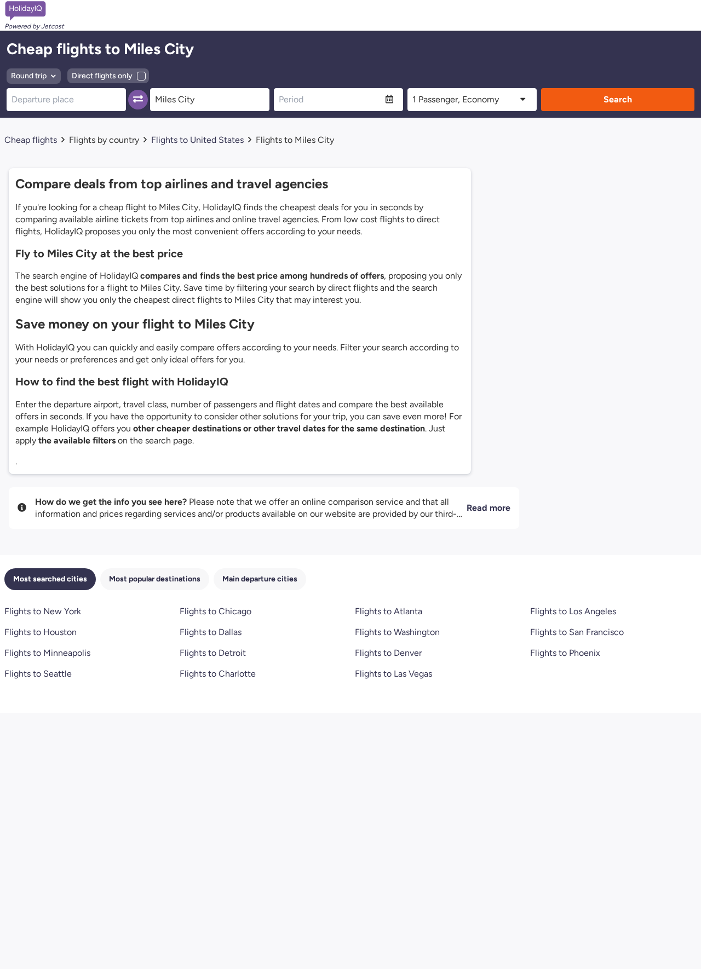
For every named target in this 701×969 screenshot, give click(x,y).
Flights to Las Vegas (393, 673)
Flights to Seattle (38, 673)
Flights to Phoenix (565, 653)
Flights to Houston (40, 632)
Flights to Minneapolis (47, 653)
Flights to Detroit (213, 653)
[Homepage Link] (34, 11)
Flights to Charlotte (218, 673)
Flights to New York (42, 611)
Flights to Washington (397, 632)
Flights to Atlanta (388, 611)
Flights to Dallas (211, 632)
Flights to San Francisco (577, 632)
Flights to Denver (388, 653)
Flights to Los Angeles (573, 611)
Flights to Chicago (215, 611)
